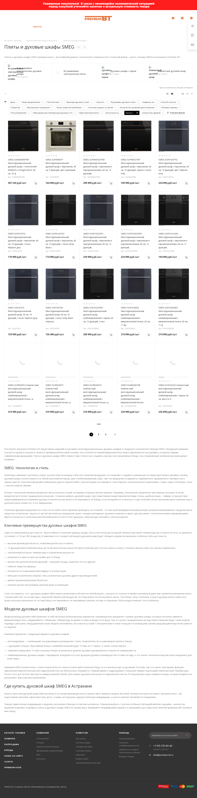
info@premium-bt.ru (163, 754)
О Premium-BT (42, 738)
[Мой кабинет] (163, 18)
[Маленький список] (167, 93)
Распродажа (11, 744)
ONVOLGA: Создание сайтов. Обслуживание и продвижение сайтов (35, 786)
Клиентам (82, 733)
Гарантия (80, 754)
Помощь (124, 733)
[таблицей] (192, 93)
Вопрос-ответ (82, 758)
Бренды (8, 750)
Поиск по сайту (13, 756)
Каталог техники (14, 733)
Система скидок (83, 742)
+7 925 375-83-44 (29, 18)
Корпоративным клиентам (88, 763)
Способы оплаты (83, 750)
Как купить (81, 738)
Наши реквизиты (127, 738)
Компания (42, 733)
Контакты (41, 758)
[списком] (187, 93)
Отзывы (40, 742)
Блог (38, 754)
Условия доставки (84, 746)
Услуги (8, 761)
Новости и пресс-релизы (47, 746)
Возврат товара (126, 756)
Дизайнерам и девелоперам (49, 750)
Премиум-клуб (12, 767)
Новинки (9, 738)
